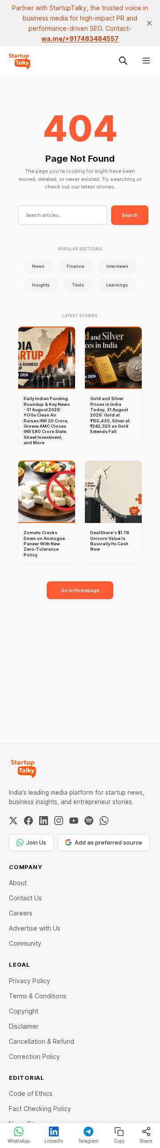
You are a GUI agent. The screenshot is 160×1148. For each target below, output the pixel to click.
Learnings (117, 284)
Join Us (36, 842)
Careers (20, 913)
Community (25, 943)
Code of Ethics (30, 1093)
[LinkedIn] (43, 820)
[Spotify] (88, 820)
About (18, 883)
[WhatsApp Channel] (104, 820)
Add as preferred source (108, 842)
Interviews (117, 266)
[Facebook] (28, 820)
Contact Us (25, 898)
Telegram (88, 1141)
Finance (75, 266)
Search (130, 215)
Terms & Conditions (37, 996)
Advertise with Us (34, 928)
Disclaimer (24, 1026)
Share (146, 1141)
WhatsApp (19, 1141)
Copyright (23, 1011)
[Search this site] (123, 60)
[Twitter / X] (13, 820)
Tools (78, 284)
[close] (149, 23)
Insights (41, 284)
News (38, 266)
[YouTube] (73, 820)
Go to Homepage (80, 590)
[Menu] (146, 60)
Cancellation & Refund (41, 1041)
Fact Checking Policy (40, 1108)
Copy (119, 1141)
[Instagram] (58, 820)
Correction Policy (34, 1056)
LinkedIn (53, 1141)
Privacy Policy (29, 981)
